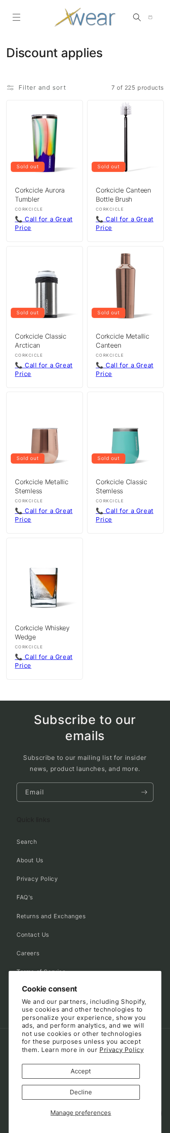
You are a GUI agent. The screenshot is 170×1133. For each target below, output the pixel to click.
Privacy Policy (121, 1050)
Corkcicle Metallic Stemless (41, 486)
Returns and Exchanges (51, 915)
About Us (30, 860)
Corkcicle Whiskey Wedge (42, 632)
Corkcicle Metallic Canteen (122, 340)
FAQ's (25, 897)
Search (27, 841)
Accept (81, 1071)
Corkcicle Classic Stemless (121, 486)
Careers (28, 953)
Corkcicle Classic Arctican (40, 340)
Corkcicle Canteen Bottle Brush (123, 194)
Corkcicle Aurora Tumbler (40, 194)
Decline (81, 1092)
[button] (16, 17)
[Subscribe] (144, 792)
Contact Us (33, 934)
